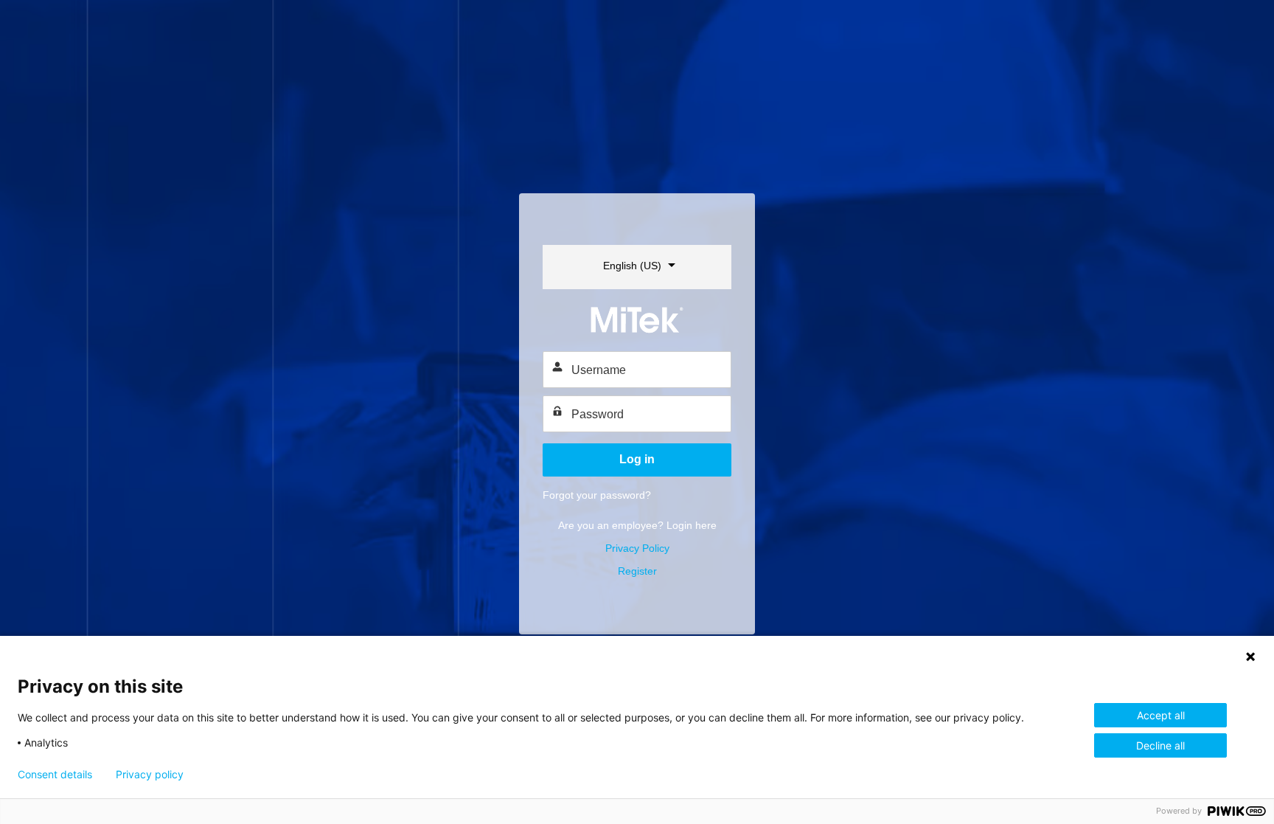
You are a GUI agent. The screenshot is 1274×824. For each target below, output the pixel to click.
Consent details (55, 774)
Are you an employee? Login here (637, 525)
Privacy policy (150, 774)
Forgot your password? (597, 495)
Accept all (1161, 715)
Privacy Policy (637, 548)
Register (637, 571)
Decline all (1160, 745)
